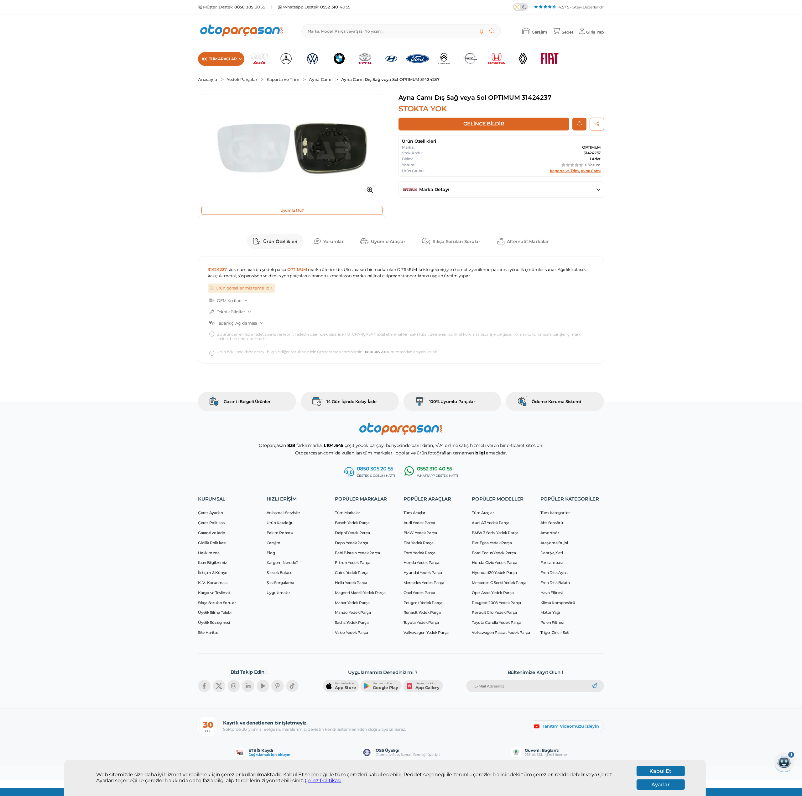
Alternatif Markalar (528, 241)
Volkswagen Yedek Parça (426, 632)
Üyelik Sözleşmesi (214, 622)
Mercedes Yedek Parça (424, 582)
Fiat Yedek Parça (419, 542)
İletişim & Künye (212, 572)
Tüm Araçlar (414, 512)
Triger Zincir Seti (555, 632)
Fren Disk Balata (555, 582)
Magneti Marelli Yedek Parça (360, 592)
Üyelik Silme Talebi (214, 612)
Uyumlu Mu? (292, 210)
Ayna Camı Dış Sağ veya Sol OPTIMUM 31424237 (390, 79)
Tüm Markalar (347, 512)
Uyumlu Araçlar (388, 241)
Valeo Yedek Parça (351, 632)
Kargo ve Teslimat (214, 592)
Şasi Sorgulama (280, 582)
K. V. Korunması (212, 582)
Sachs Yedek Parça (352, 622)
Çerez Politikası (323, 780)
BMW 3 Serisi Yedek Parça (495, 532)
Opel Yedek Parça (419, 592)
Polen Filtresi (552, 622)
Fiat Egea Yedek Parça (492, 542)
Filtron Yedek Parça (352, 562)
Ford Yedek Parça (419, 552)
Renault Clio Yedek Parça (494, 612)
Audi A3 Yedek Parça (490, 522)
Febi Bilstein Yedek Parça (357, 552)
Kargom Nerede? (282, 562)
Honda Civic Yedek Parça (494, 562)
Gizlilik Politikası (212, 542)
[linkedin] (248, 686)
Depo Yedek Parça (351, 542)
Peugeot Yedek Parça (423, 602)
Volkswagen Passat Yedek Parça (501, 632)
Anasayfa (207, 79)
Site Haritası (208, 632)
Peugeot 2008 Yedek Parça (496, 602)
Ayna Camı (320, 79)
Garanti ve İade (211, 532)
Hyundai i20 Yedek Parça (494, 572)
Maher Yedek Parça (352, 602)
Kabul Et (660, 771)
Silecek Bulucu (280, 572)
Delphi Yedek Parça (352, 532)
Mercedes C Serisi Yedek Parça (499, 582)
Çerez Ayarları (210, 512)
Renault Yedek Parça (422, 612)
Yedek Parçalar (242, 79)
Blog (271, 552)
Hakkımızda (209, 552)
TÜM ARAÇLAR (223, 58)
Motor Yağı (550, 612)
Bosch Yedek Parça (352, 522)
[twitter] (219, 686)
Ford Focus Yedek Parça (494, 552)
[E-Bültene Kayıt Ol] (594, 686)
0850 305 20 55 (377, 352)
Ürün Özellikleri (280, 241)
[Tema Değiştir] (520, 7)
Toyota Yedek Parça (421, 622)
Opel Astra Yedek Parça (493, 592)
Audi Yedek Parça (419, 522)
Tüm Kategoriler (555, 512)
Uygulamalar (278, 592)
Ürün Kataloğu (280, 522)
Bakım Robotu (280, 532)
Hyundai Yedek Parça (423, 572)
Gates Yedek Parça (351, 572)
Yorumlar (333, 241)
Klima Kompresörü (557, 602)
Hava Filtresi (551, 592)
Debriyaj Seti (551, 552)
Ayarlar (660, 785)
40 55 (335, 7)
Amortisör (549, 532)
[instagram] (233, 686)
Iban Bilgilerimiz (212, 562)
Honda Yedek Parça (421, 562)
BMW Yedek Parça (420, 532)
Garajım (273, 542)
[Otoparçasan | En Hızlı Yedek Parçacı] (242, 31)
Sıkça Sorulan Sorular (456, 241)
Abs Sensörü (551, 522)
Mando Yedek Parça (353, 612)
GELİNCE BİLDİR (483, 124)
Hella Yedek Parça (351, 582)
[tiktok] (292, 686)
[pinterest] (277, 686)
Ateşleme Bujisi (554, 542)
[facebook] (204, 686)
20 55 (249, 7)
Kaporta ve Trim (283, 79)
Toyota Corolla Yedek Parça (496, 622)
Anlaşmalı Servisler (283, 512)
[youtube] (263, 686)
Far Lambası (551, 562)
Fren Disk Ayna (554, 572)
